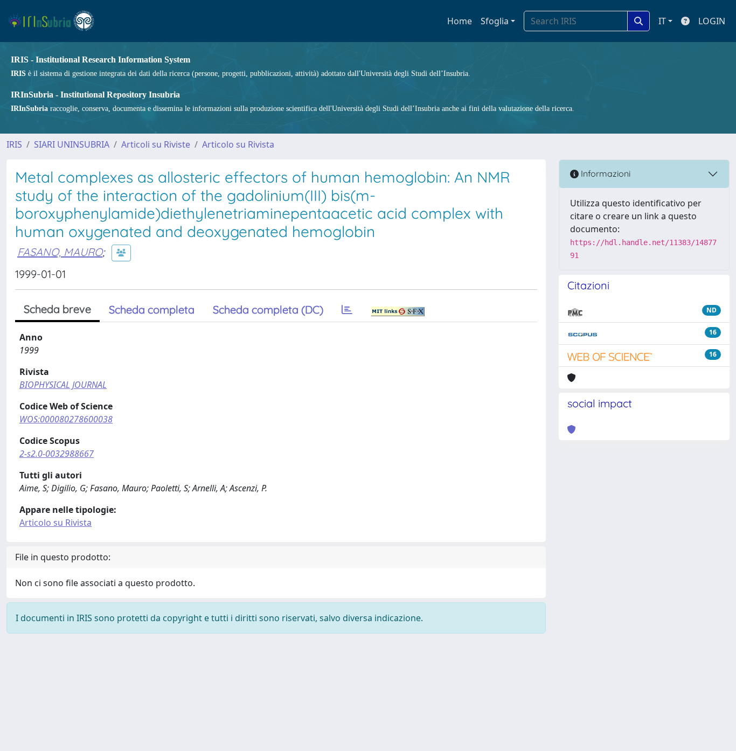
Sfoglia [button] (495, 21)
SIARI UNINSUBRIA (71, 144)
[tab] (347, 309)
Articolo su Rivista (238, 144)
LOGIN (711, 21)
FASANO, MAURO (59, 252)
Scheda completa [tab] (152, 309)
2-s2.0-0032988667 (56, 454)
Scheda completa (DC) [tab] (268, 309)
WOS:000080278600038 (66, 419)
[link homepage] (55, 21)
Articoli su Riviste (155, 144)
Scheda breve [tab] (57, 309)
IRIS (14, 144)
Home (459, 21)
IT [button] (662, 21)
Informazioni (604, 173)
